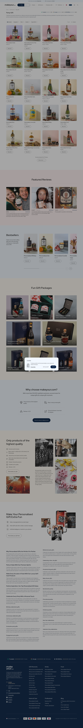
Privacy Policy (33, 366)
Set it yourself (46, 366)
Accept (53, 366)
